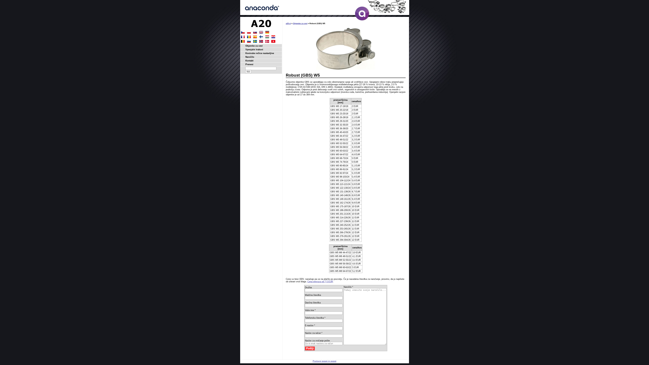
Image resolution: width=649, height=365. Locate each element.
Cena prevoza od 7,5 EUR (320, 281)
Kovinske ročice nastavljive (259, 53)
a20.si (288, 23)
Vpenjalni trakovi (254, 49)
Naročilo (249, 57)
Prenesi (249, 64)
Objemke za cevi (300, 23)
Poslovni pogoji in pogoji (324, 361)
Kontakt (249, 60)
